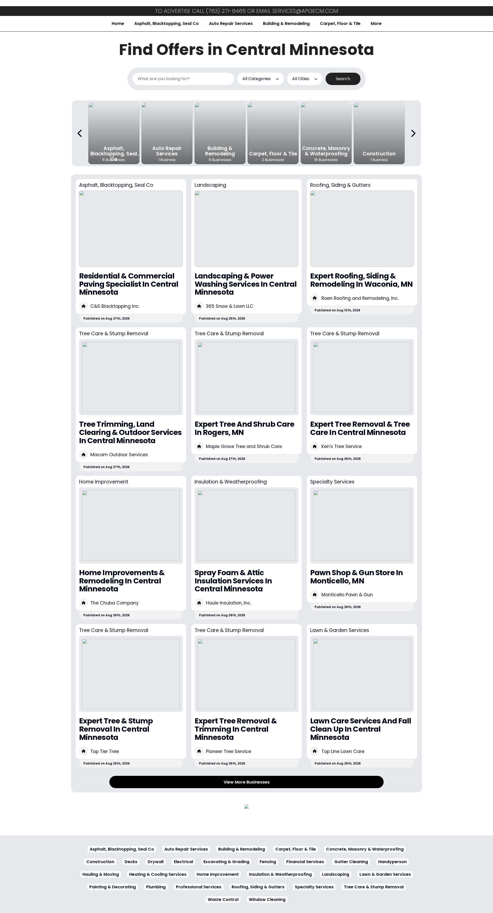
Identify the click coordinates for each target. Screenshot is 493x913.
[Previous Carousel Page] (80, 133)
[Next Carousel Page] (413, 133)
